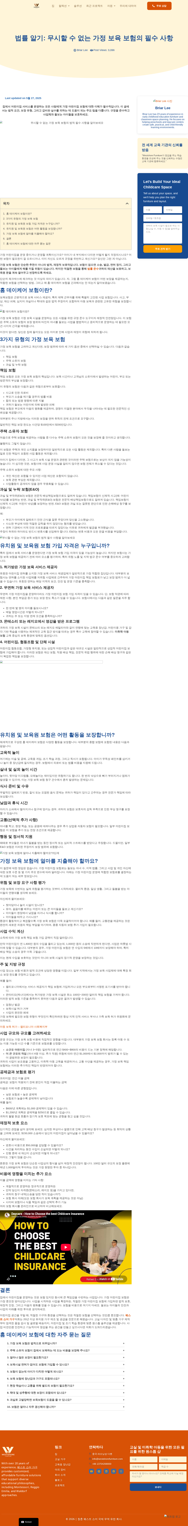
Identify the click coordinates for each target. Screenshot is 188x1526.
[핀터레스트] (98, 1471)
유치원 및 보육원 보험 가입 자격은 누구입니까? (32, 223)
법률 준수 (93, 268)
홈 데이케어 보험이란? (19, 213)
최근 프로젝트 (94, 5)
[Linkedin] (106, 1471)
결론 (8, 238)
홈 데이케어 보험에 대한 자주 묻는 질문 (28, 243)
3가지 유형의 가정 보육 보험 (22, 218)
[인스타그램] (121, 1471)
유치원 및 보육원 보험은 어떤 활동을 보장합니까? (34, 228)
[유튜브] (91, 1471)
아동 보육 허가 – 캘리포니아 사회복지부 (23, 1026)
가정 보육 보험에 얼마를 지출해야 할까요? (30, 233)
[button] (127, 203)
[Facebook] (113, 1471)
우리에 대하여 (128, 5)
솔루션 (78, 5)
